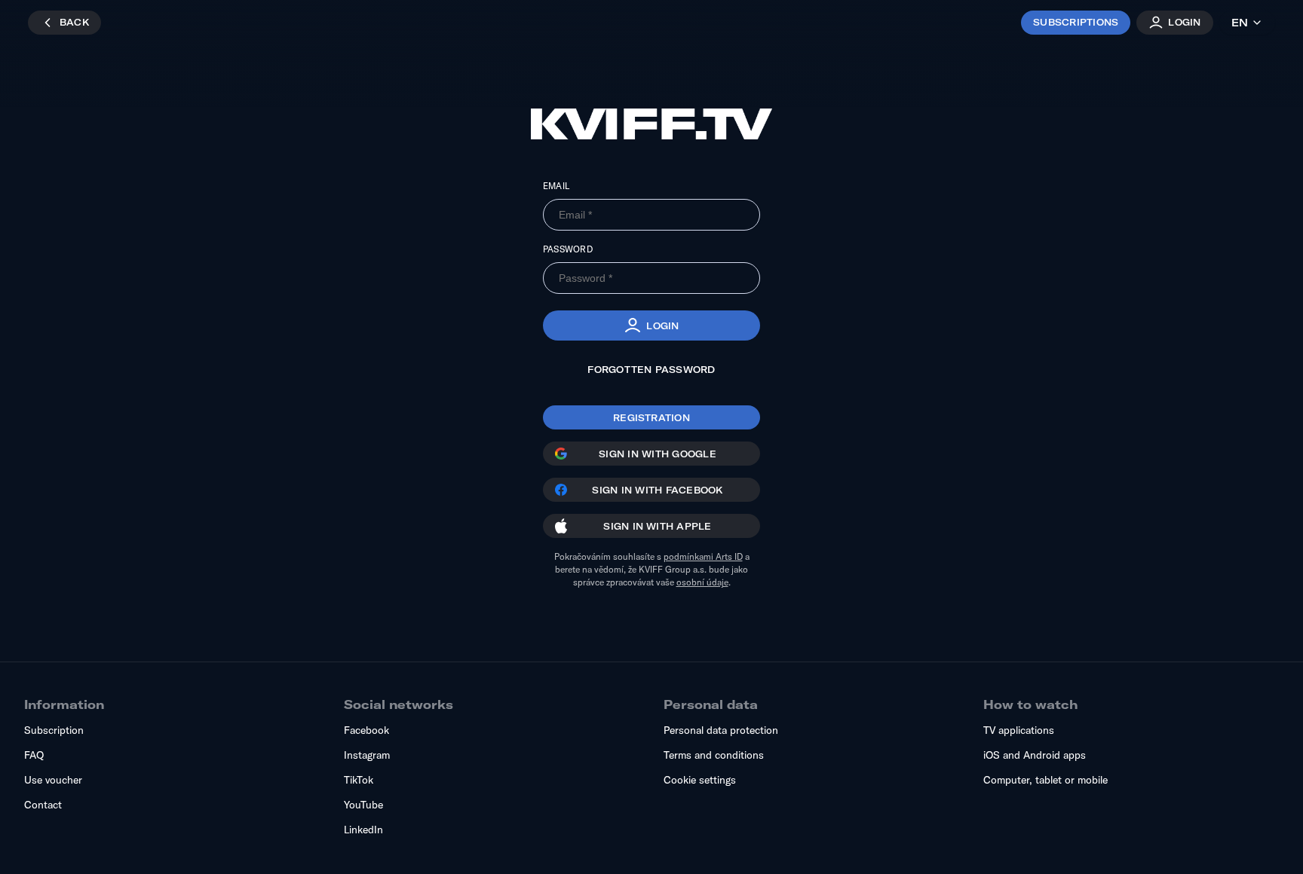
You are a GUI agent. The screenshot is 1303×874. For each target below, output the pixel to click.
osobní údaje (702, 582)
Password (568, 249)
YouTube (363, 804)
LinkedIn (363, 829)
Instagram (367, 755)
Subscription (54, 730)
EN (1239, 22)
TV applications (1018, 730)
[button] (651, 325)
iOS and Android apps (1034, 755)
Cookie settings (700, 780)
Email (556, 185)
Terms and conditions (714, 755)
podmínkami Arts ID (703, 556)
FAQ (34, 755)
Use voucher (53, 780)
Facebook (366, 730)
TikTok (358, 780)
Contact (43, 804)
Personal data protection (721, 730)
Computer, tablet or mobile (1045, 780)
